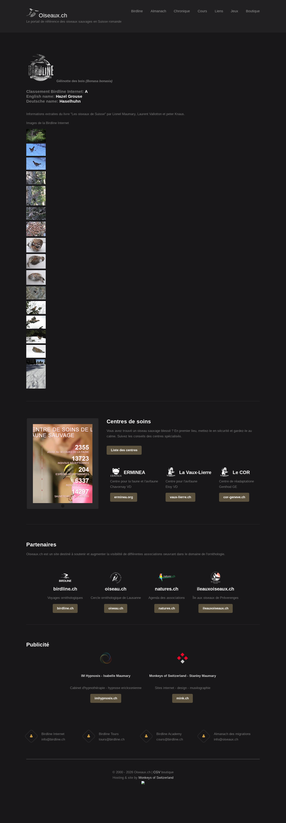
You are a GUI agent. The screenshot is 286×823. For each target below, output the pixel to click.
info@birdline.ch (53, 739)
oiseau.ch (115, 608)
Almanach (158, 11)
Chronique (182, 11)
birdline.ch (65, 608)
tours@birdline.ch (112, 739)
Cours (202, 11)
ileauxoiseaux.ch (215, 608)
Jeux (234, 11)
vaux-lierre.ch (180, 497)
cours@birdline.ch (169, 739)
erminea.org (123, 497)
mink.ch (182, 698)
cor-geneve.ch (234, 497)
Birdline (137, 11)
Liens (219, 11)
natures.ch (167, 608)
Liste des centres (124, 450)
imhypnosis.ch (106, 698)
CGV (156, 772)
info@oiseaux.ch (226, 739)
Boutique (253, 11)
